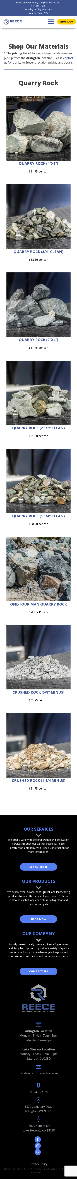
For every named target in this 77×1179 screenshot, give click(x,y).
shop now (67, 21)
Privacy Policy (38, 1164)
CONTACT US (38, 971)
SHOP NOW (38, 919)
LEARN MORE (38, 867)
